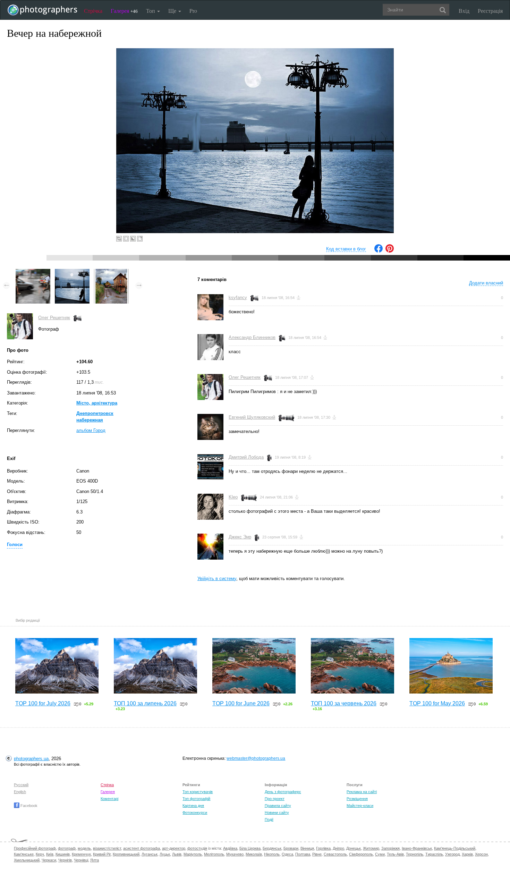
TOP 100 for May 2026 (437, 703)
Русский (21, 785)
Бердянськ (272, 848)
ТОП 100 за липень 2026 (145, 703)
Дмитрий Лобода (246, 457)
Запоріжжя (390, 848)
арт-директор (173, 848)
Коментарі (109, 799)
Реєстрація (490, 10)
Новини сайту (277, 812)
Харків (467, 854)
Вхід (464, 10)
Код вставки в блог (346, 249)
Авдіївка (230, 848)
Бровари (290, 848)
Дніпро (338, 848)
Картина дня (193, 806)
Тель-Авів (395, 854)
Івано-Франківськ (417, 848)
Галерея (124, 10)
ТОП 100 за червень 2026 (343, 703)
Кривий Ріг (102, 854)
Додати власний (486, 283)
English (20, 792)
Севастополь (335, 854)
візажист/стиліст (107, 848)
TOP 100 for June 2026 (241, 703)
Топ (151, 10)
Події (269, 819)
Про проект (274, 799)
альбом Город (90, 430)
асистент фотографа (141, 848)
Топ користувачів (197, 792)
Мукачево (235, 854)
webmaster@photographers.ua (256, 758)
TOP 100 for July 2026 (42, 703)
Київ (49, 854)
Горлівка (323, 848)
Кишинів (63, 854)
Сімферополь (361, 854)
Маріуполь (193, 854)
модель (84, 848)
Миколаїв (254, 854)
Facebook (28, 806)
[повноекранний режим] (140, 238)
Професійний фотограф (35, 848)
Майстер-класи (360, 806)
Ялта (94, 860)
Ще (173, 10)
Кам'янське (24, 854)
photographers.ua (31, 758)
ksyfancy (238, 297)
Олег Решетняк (54, 317)
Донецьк (353, 848)
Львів (176, 854)
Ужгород (452, 854)
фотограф (67, 848)
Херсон (481, 854)
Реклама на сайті (362, 792)
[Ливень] (33, 272)
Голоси (15, 544)
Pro (193, 10)
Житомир (371, 848)
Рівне (317, 854)
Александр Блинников (252, 337)
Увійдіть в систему (216, 578)
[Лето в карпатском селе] (111, 272)
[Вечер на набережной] (72, 272)
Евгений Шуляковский (252, 417)
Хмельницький (27, 860)
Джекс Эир (240, 536)
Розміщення (357, 799)
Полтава (302, 854)
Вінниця (307, 848)
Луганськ (150, 854)
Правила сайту (278, 806)
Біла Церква (250, 848)
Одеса (287, 854)
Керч (40, 854)
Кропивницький (126, 854)
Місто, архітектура (96, 403)
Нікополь (272, 854)
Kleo (233, 497)
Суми (380, 854)
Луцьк (165, 854)
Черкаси (49, 860)
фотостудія (197, 848)
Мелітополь (214, 854)
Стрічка (93, 10)
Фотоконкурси (194, 812)
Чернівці (81, 860)
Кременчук (81, 854)
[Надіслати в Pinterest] (389, 251)
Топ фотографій (196, 799)
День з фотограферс (283, 792)
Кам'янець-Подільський (454, 848)
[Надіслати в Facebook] (378, 251)
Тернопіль (414, 854)
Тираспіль (434, 854)
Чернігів (65, 860)
